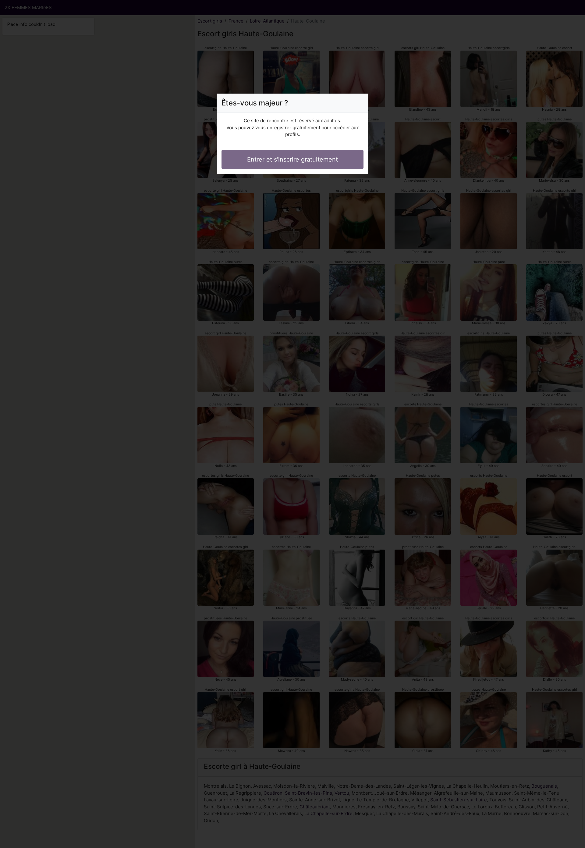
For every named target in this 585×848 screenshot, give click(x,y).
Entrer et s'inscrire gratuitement (292, 159)
